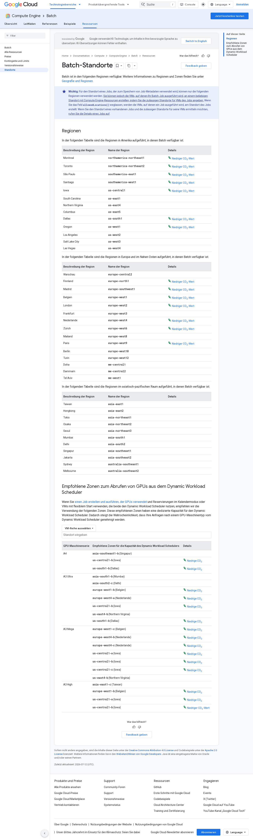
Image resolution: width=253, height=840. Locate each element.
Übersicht (10, 23)
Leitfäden (30, 23)
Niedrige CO (194, 560)
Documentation (81, 55)
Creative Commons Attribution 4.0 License (151, 750)
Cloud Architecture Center (169, 804)
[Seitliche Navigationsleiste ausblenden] (44, 833)
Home (65, 55)
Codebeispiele (162, 799)
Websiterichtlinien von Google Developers (138, 754)
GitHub (158, 787)
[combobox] (157, 4)
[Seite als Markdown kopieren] (129, 66)
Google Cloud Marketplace (69, 799)
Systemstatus (112, 804)
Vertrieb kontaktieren (66, 804)
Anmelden (242, 4)
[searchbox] (24, 36)
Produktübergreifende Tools (107, 4)
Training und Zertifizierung (169, 810)
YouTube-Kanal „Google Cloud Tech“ (224, 810)
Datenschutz (79, 824)
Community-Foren (114, 787)
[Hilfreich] (203, 56)
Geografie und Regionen (77, 81)
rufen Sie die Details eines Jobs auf (89, 113)
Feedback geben (196, 65)
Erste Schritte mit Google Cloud (172, 793)
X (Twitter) (209, 799)
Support (108, 793)
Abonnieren (208, 832)
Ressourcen (89, 23)
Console (190, 4)
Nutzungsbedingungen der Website (111, 824)
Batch (51, 16)
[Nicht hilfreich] (208, 56)
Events (207, 793)
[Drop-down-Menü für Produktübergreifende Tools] (129, 4)
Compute (99, 55)
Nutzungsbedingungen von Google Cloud (159, 824)
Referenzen (49, 23)
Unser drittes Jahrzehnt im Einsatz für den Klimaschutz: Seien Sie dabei (98, 832)
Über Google (61, 824)
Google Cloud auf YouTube (218, 804)
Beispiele (70, 23)
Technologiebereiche (62, 4)
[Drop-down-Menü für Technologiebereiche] (80, 4)
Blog (206, 787)
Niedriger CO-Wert (183, 158)
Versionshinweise (114, 799)
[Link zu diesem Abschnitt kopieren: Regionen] (84, 131)
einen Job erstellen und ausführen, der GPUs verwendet (111, 502)
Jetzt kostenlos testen (229, 16)
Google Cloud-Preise (66, 793)
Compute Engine (26, 16)
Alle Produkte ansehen (67, 787)
